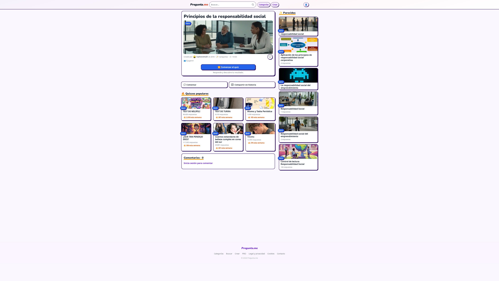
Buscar (229, 253)
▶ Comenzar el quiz (228, 67)
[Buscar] (252, 4)
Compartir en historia (245, 84)
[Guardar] (270, 56)
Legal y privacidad (257, 253)
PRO (244, 253)
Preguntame (249, 248)
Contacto (281, 253)
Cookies (270, 253)
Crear (275, 4)
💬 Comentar (189, 84)
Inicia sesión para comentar (198, 163)
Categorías (264, 4)
